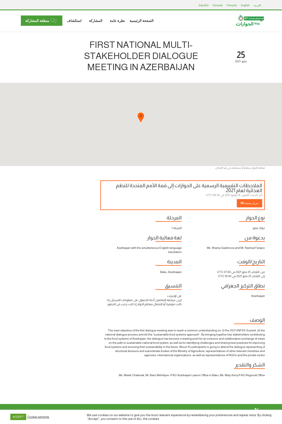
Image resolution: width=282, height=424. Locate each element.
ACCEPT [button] (18, 416)
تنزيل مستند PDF (249, 203)
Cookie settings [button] (38, 417)
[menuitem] (141, 20)
